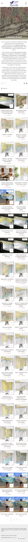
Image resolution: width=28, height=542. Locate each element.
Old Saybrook (13, 55)
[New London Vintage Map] (7, 504)
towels (3, 46)
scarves (23, 45)
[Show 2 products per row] (27, 83)
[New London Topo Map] (21, 504)
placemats (9, 46)
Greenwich (22, 55)
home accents (19, 46)
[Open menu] (3, 3)
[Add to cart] (11, 106)
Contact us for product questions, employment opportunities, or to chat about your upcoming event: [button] (13, 530)
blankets (17, 45)
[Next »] (20, 519)
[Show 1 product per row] (24, 83)
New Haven (18, 52)
